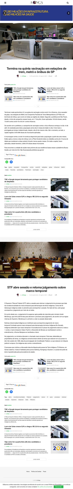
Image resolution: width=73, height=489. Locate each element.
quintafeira (20, 170)
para (51, 397)
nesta (6, 170)
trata (27, 399)
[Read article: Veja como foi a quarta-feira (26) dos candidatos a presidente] (8, 98)
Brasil (50, 76)
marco (43, 397)
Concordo (58, 487)
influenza (56, 167)
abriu (10, 397)
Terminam (28, 170)
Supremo (13, 399)
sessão (7, 399)
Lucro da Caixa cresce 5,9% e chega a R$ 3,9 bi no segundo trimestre (56, 89)
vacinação (36, 170)
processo (57, 397)
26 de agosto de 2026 (19, 93)
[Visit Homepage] (36, 2)
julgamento (36, 397)
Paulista (13, 170)
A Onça (24, 76)
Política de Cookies (36, 471)
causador (16, 167)
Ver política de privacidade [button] (45, 487)
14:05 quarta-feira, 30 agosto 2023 (38, 76)
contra (31, 167)
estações (44, 167)
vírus (42, 170)
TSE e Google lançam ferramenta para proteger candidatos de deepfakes (23, 89)
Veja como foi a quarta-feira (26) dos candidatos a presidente (23, 97)
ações (10, 167)
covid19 (38, 167)
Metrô (63, 167)
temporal (21, 399)
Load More (36, 229)
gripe (50, 167)
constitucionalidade (19, 397)
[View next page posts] (38, 106)
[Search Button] (68, 2)
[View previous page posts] (35, 106)
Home (27, 471)
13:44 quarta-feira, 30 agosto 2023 (38, 295)
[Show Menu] (5, 2)
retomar (64, 397)
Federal (29, 397)
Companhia (24, 167)
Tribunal (32, 399)
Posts (44, 471)
